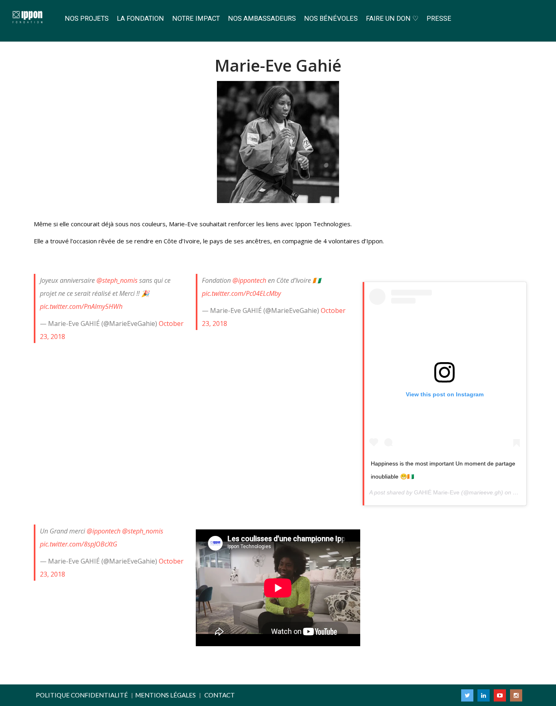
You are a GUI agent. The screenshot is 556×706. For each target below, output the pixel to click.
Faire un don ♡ (392, 18)
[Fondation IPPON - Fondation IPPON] (30, 17)
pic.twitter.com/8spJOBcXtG (78, 544)
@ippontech (249, 280)
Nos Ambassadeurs (262, 18)
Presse (439, 18)
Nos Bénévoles (331, 18)
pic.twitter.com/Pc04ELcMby (241, 293)
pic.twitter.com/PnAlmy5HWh (81, 306)
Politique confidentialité (82, 695)
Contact (219, 695)
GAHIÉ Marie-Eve (437, 492)
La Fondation (140, 18)
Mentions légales (165, 695)
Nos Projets (87, 18)
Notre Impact (196, 18)
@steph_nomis (117, 280)
